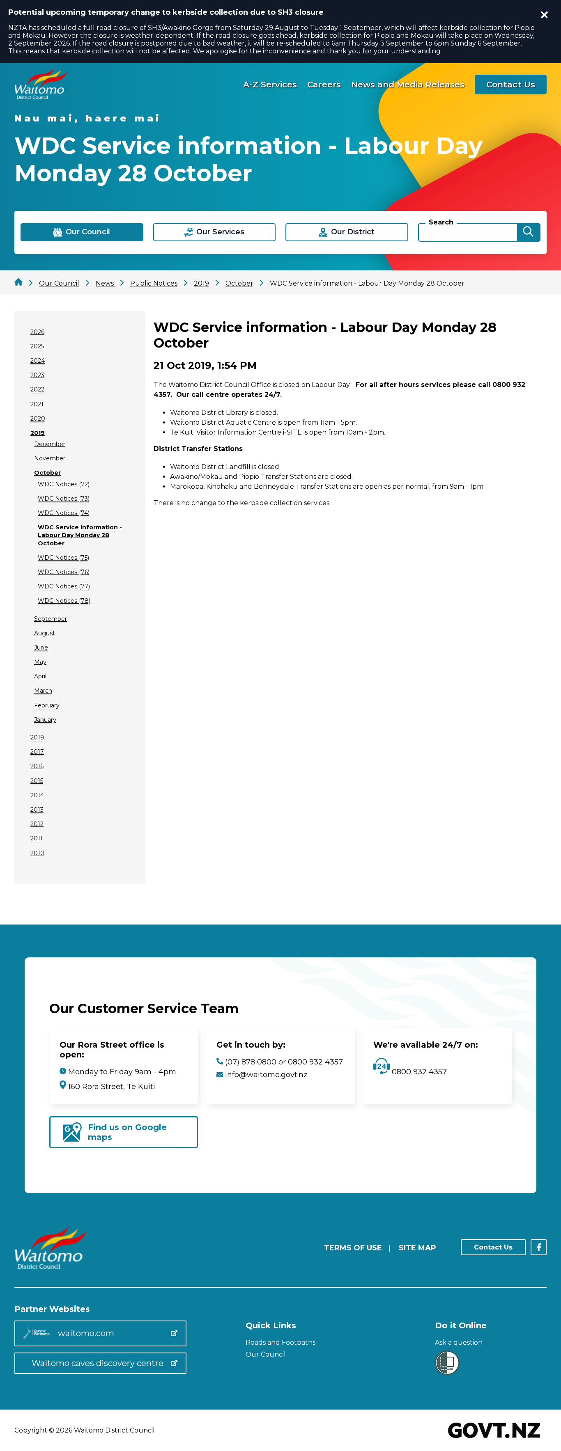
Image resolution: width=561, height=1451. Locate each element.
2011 (36, 838)
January (45, 719)
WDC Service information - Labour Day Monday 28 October (80, 535)
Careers (324, 84)
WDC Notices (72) (64, 484)
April (40, 676)
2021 (37, 404)
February (47, 705)
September (50, 619)
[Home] (40, 97)
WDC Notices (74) (64, 513)
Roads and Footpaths (280, 1342)
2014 (37, 795)
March (43, 690)
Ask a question (459, 1342)
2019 (37, 433)
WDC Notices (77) (64, 586)
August (44, 633)
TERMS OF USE (353, 1247)
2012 (37, 824)
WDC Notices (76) (64, 572)
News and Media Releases (407, 84)
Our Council (266, 1354)
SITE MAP (417, 1247)
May (40, 662)
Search (441, 222)
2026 (37, 332)
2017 (37, 751)
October (47, 472)
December (49, 444)
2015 (36, 781)
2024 (37, 360)
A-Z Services (270, 84)
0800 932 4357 (418, 1071)
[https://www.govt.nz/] (494, 1439)
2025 (37, 346)
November (49, 458)
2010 (37, 853)
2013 (37, 809)
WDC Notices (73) (64, 498)
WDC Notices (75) (63, 557)
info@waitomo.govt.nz (266, 1074)
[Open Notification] (544, 15)
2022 (37, 389)
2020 (37, 418)
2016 (37, 766)
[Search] (528, 232)
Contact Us (510, 84)
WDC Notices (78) (64, 600)
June (41, 647)
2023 (37, 375)
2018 (37, 737)
